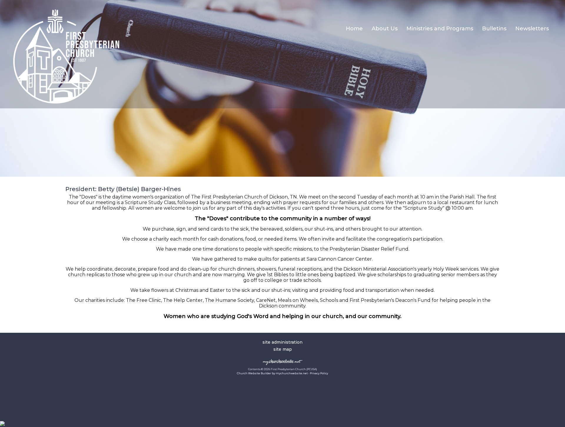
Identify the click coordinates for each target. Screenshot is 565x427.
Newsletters (532, 28)
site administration (282, 342)
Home (354, 28)
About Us (385, 28)
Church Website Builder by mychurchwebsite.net (272, 373)
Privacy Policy (319, 373)
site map (282, 349)
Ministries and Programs (439, 28)
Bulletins (494, 28)
